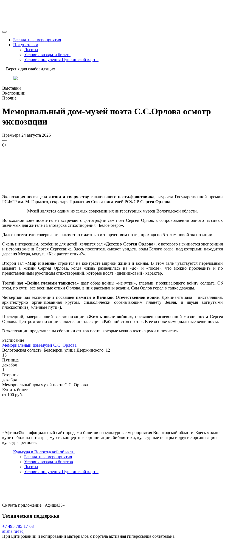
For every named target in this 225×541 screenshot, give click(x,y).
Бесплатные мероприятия (37, 39)
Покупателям (25, 44)
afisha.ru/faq (13, 531)
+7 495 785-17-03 (18, 526)
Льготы (31, 49)
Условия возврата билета (47, 54)
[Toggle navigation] (4, 32)
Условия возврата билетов (48, 461)
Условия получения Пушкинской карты (61, 59)
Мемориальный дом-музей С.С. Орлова (39, 345)
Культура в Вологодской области (44, 451)
